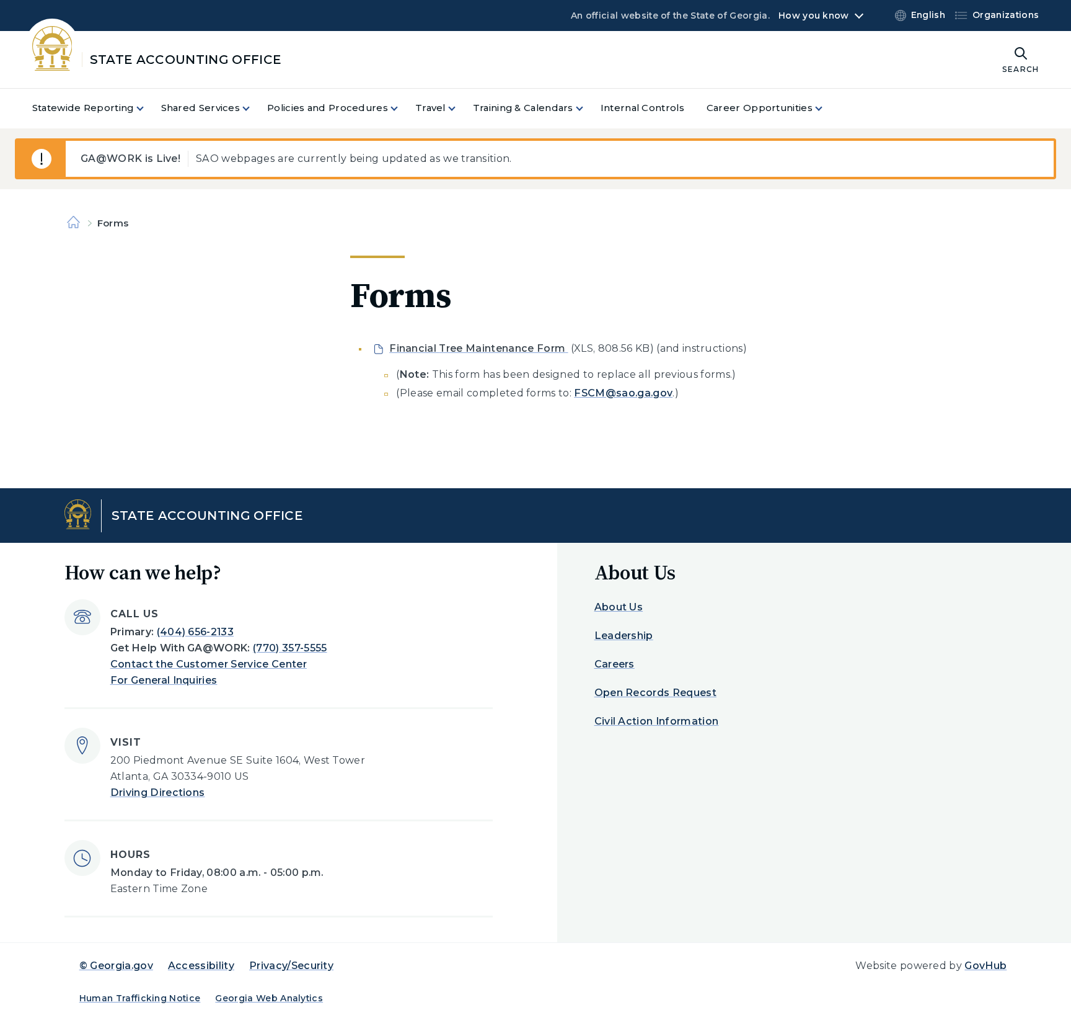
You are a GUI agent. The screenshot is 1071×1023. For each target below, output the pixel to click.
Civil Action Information (656, 721)
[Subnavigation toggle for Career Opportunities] (826, 108)
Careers (614, 664)
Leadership (623, 635)
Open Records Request (655, 693)
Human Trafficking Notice (140, 998)
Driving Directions (157, 792)
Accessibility (201, 966)
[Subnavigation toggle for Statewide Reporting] (147, 108)
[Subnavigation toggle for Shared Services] (253, 108)
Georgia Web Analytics (269, 998)
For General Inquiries (164, 680)
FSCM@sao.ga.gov (623, 393)
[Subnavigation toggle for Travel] (459, 108)
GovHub (985, 966)
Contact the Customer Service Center (208, 664)
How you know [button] (813, 15)
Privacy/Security (291, 966)
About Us (618, 607)
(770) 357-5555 (290, 648)
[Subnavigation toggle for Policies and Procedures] (401, 108)
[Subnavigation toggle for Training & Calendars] (587, 108)
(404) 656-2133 (195, 632)
